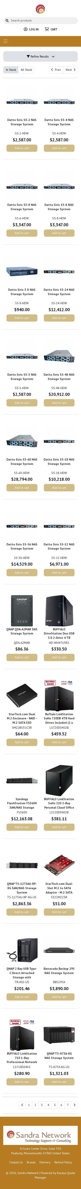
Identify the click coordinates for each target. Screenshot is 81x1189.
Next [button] (69, 70)
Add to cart (22, 148)
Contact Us (16, 1162)
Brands (31, 1162)
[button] (28, 1105)
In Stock (11, 70)
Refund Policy (63, 1162)
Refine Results (39, 56)
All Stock (26, 70)
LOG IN (34, 29)
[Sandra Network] (40, 9)
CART (54, 29)
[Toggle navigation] (5, 41)
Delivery (45, 1162)
